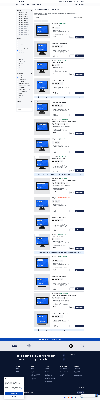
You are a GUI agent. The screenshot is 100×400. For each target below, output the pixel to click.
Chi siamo (70, 1)
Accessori (18, 371)
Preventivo (60, 1)
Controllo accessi (48, 381)
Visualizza (72, 37)
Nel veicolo (47, 371)
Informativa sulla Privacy (79, 376)
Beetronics (20, 1)
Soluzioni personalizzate (36, 4)
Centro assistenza (65, 1)
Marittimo (32, 371)
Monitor (17, 368)
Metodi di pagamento (64, 371)
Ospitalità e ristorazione (35, 374)
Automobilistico (33, 375)
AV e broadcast (33, 378)
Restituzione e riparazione (65, 372)
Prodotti (17, 4)
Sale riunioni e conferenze (50, 378)
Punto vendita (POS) (49, 375)
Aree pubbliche (48, 374)
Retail (31, 372)
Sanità (31, 379)
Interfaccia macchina (49, 372)
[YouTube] (83, 387)
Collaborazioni (77, 368)
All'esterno (47, 368)
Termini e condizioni (78, 375)
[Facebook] (79, 387)
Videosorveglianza (48, 379)
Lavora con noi (77, 374)
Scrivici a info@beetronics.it (71, 358)
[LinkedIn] (81, 387)
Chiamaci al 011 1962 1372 (70, 354)
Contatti (73, 1)
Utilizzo (28, 4)
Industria (32, 368)
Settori (22, 4)
